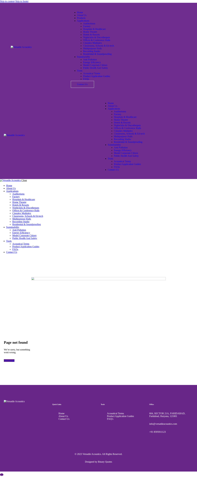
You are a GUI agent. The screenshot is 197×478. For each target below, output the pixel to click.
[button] (103, 98)
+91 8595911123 (157, 432)
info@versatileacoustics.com (163, 424)
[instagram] (12, 257)
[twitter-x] (5, 257)
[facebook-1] (1, 257)
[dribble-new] (8, 257)
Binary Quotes (105, 461)
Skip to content (7, 1)
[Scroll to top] (1, 474)
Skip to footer (21, 1)
